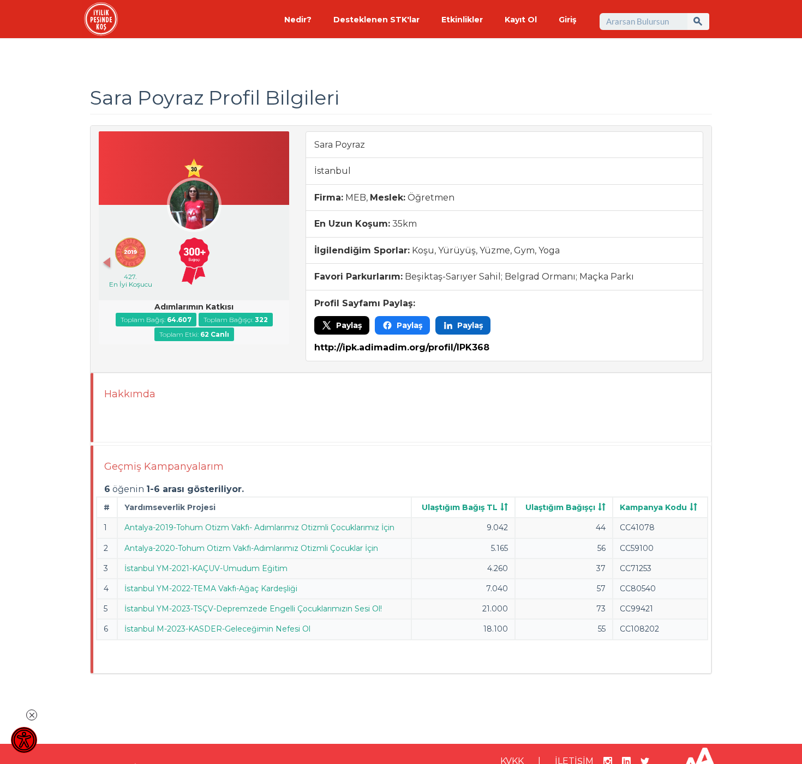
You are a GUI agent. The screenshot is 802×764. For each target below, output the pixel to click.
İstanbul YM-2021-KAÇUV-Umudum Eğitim (206, 568)
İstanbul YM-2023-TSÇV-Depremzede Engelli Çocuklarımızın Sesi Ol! (253, 609)
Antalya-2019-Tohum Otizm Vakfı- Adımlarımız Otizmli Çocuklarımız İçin (259, 527)
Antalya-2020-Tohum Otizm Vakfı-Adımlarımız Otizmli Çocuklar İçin (251, 548)
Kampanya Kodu (653, 507)
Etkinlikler (462, 20)
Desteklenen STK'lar (376, 20)
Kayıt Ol (521, 20)
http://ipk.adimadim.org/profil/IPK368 (401, 347)
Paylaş (349, 325)
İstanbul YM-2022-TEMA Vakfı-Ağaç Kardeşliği (210, 588)
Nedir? (298, 20)
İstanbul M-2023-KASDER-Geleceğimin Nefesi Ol (217, 629)
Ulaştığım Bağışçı (560, 507)
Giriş (567, 20)
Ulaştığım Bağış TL (460, 507)
